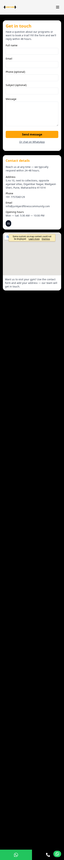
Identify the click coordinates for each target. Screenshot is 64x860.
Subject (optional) (16, 85)
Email (9, 58)
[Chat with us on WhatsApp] (57, 854)
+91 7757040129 (15, 197)
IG (8, 223)
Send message (32, 134)
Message (11, 99)
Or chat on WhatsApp (32, 142)
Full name (11, 45)
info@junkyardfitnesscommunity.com (28, 206)
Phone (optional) (15, 71)
